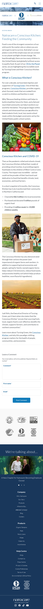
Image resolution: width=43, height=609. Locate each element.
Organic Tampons (21, 527)
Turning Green (19, 85)
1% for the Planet (33, 64)
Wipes (21, 538)
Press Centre (21, 562)
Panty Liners (21, 534)
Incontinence (21, 544)
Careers (21, 517)
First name (7, 383)
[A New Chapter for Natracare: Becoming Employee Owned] (21, 465)
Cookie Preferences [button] (21, 569)
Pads (21, 531)
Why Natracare (21, 496)
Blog (21, 513)
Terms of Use (21, 572)
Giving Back (7, 30)
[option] (21, 470)
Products (21, 503)
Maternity (21, 541)
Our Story (21, 499)
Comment (7, 366)
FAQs (21, 555)
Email (5, 392)
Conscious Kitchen (18, 88)
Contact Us (21, 558)
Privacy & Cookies (21, 565)
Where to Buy (21, 506)
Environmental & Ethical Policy (21, 576)
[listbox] (21, 470)
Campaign (21, 510)
